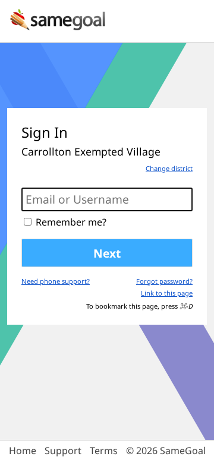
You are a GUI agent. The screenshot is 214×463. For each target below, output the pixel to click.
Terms (104, 450)
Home (22, 450)
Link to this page (167, 292)
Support (63, 450)
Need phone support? (55, 281)
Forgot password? (164, 281)
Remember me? (71, 222)
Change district (169, 168)
